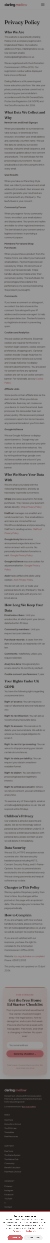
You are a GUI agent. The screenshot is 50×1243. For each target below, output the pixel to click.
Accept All (15, 1238)
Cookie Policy (31, 1231)
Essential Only (33, 1238)
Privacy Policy (18, 1231)
